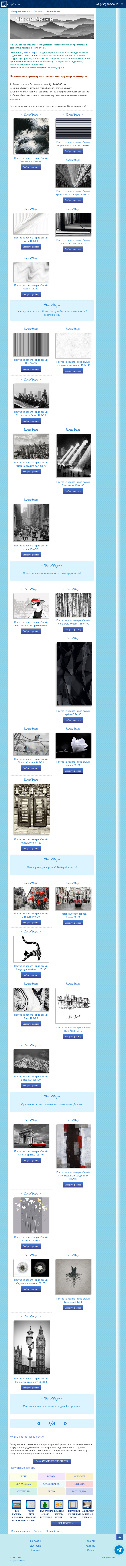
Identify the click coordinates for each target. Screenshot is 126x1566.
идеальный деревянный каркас (74, 1514)
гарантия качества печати (59, 1514)
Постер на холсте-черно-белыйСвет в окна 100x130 (73, 483)
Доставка (35, 1545)
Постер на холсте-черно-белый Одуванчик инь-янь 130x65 (30, 1281)
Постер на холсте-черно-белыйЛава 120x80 (30, 1016)
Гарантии (90, 1540)
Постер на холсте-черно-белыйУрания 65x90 (73, 763)
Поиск (90, 1550)
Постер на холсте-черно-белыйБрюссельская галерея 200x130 (73, 192)
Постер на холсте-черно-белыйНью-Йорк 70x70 (73, 1029)
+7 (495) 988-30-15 (107, 4)
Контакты (35, 1540)
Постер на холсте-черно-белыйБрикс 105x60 (30, 286)
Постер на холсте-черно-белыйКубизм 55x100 (73, 712)
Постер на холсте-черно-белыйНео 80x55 (30, 361)
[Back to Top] (119, 1537)
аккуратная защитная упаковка (88, 1514)
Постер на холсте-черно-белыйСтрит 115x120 (30, 547)
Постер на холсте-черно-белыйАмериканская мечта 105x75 (30, 464)
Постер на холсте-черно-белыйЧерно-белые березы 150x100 (73, 621)
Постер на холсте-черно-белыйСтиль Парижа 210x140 (30, 1152)
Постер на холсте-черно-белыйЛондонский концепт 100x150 (30, 1380)
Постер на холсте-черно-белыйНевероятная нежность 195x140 (73, 363)
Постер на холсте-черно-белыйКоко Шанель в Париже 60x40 (30, 623)
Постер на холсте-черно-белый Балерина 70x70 (73, 1300)
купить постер (28, 52)
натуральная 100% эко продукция (46, 1514)
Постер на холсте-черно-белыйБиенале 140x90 (30, 914)
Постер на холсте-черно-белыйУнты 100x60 (30, 239)
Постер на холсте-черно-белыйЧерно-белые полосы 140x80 (73, 143)
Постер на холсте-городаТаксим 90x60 (73, 915)
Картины (91, 1545)
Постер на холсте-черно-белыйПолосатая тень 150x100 (73, 241)
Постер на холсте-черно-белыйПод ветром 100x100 (30, 159)
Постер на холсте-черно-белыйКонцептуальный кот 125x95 (30, 967)
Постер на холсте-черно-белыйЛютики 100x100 (30, 1238)
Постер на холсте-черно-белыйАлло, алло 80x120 (30, 840)
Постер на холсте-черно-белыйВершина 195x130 (30, 1078)
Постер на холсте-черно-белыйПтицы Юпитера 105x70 (30, 760)
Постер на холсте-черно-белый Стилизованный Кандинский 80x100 (73, 1175)
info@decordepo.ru (18, 1560)
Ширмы (35, 1550)
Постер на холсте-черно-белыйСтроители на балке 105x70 (30, 413)
